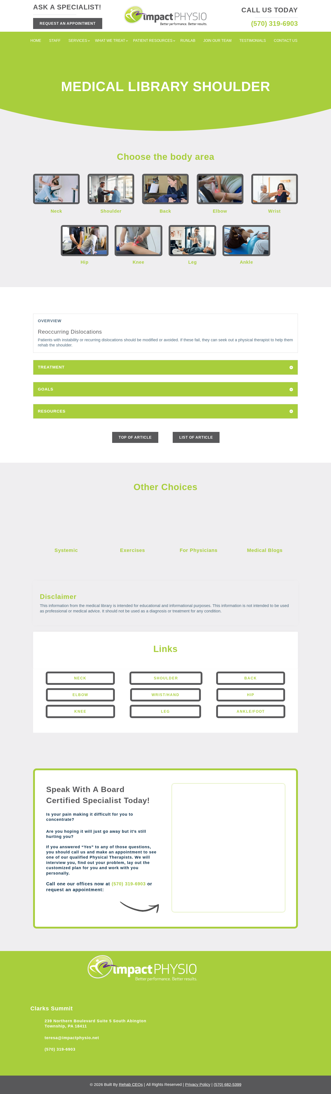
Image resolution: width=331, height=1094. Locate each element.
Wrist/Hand (165, 695)
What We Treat (110, 40)
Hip (250, 695)
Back (250, 678)
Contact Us (285, 40)
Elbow (80, 695)
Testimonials (252, 40)
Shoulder (166, 678)
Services (77, 40)
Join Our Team (217, 40)
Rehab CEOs (131, 1084)
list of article (196, 437)
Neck (80, 678)
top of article (135, 437)
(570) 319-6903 (129, 883)
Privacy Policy (197, 1084)
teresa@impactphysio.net (72, 1038)
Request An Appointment (68, 23)
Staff (55, 40)
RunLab (187, 40)
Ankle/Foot (251, 711)
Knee (80, 711)
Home (35, 40)
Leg (165, 711)
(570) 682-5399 (227, 1084)
